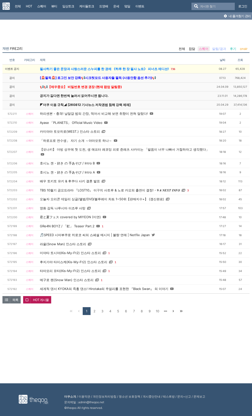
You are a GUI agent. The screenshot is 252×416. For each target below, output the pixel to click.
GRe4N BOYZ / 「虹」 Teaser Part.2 (67, 226)
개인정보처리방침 (104, 396)
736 (173, 69)
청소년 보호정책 (129, 396)
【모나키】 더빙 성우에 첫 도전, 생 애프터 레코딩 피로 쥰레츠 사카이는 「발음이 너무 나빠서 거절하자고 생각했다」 (124, 149)
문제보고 (199, 396)
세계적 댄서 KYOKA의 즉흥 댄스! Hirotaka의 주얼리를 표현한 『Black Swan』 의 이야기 (104, 289)
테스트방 (169, 396)
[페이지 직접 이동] (165, 311)
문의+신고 (184, 396)
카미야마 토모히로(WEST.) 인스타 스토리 (70, 131)
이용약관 (84, 396)
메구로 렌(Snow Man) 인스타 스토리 (67, 280)
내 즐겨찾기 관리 (239, 16)
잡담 (192, 49)
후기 (233, 49)
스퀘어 (203, 49)
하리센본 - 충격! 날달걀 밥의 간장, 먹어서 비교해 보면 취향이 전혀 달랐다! (94, 113)
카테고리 (12, 48)
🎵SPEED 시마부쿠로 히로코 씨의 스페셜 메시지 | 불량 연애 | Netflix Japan (95, 235)
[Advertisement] (126, 34)
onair (244, 49)
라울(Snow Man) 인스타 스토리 (63, 244)
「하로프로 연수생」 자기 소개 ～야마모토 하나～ (76, 141)
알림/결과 (219, 49)
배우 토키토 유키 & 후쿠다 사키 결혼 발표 (70, 181)
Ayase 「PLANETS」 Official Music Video (71, 123)
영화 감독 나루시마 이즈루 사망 (62, 208)
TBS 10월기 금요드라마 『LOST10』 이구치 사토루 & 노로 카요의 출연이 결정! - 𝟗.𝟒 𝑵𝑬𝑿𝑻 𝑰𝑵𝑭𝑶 (110, 190)
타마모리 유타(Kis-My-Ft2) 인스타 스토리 (70, 271)
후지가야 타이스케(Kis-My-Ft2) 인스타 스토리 (73, 262)
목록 (15, 300)
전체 (182, 49)
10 (157, 311)
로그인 (242, 6)
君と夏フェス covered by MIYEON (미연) (70, 217)
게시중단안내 (151, 396)
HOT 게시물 (41, 300)
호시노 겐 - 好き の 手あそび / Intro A (67, 172)
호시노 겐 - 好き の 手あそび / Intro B (67, 163)
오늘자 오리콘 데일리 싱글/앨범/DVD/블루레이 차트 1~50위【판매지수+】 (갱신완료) (102, 199)
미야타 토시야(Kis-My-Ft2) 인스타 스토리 (70, 253)
